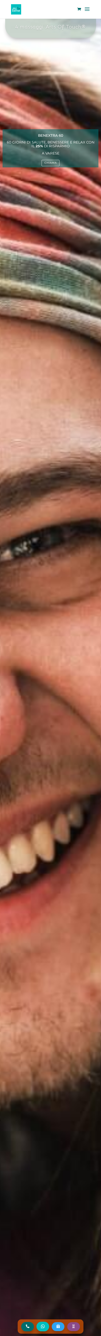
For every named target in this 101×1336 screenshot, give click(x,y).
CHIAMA (50, 162)
